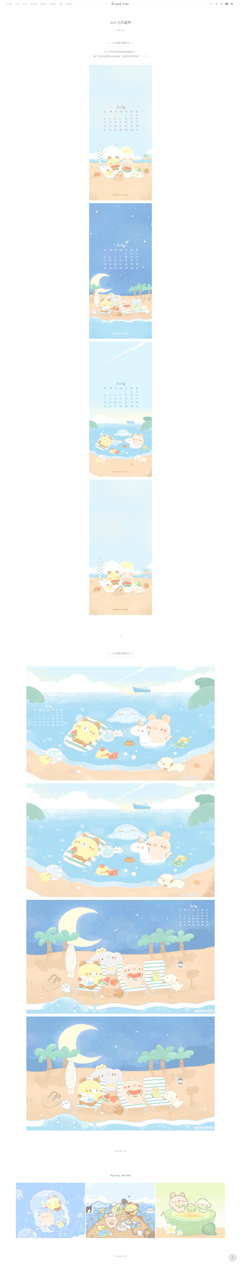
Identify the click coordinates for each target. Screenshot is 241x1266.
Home (9, 4)
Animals (53, 4)
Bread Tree (120, 3)
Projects (69, 4)
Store (25, 4)
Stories (44, 4)
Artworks (34, 4)
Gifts (61, 4)
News (17, 4)
